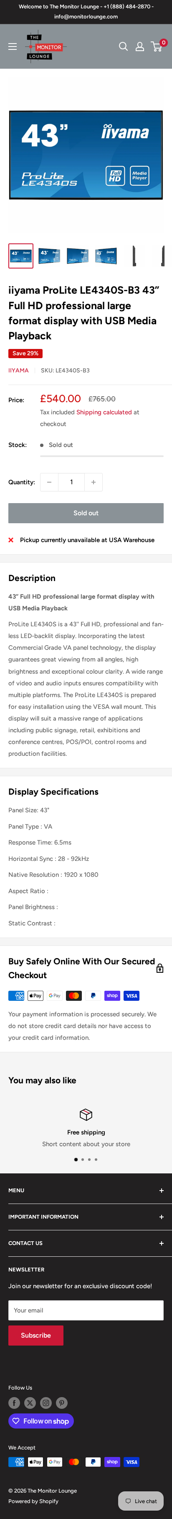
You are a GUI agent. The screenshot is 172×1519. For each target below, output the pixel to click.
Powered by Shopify (33, 1501)
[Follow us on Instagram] (46, 1403)
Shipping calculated (104, 412)
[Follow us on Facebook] (14, 1403)
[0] (157, 46)
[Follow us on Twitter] (30, 1403)
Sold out (86, 513)
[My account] (140, 46)
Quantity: (21, 482)
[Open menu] (12, 46)
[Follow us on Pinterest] (62, 1403)
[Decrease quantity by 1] (49, 482)
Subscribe (36, 1335)
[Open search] (123, 46)
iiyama (18, 370)
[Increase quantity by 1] (93, 482)
